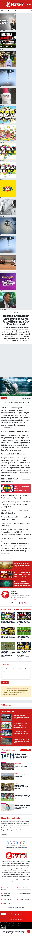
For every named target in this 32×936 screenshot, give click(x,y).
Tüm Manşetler (7, 899)
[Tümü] (30, 705)
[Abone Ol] (26, 398)
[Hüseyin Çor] (5, 594)
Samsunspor (19, 11)
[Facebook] (15, 603)
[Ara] (30, 4)
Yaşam (27, 11)
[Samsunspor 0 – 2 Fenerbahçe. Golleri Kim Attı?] (8, 631)
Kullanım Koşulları (9, 847)
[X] (11, 842)
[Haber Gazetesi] (15, 4)
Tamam (3, 927)
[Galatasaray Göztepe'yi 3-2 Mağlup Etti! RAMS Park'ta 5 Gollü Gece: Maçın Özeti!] (8, 646)
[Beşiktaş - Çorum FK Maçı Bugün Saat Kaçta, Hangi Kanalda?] (24, 616)
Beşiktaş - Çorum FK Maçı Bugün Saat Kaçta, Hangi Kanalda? (23, 623)
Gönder (5, 682)
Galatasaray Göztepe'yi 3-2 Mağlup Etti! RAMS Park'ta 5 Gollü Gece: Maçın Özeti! (8, 654)
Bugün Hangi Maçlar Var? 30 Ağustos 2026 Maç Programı (23, 638)
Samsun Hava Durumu (24, 887)
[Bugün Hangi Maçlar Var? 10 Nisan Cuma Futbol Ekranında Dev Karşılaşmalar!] (16, 386)
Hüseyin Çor (7, 402)
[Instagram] (21, 603)
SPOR (16, 312)
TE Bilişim (20, 919)
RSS (4, 914)
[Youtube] (24, 603)
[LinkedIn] (17, 842)
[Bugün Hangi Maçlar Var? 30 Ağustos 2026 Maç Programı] (24, 631)
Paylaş (5, 398)
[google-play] (20, 908)
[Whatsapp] (23, 842)
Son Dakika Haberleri (24, 899)
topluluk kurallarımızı (16, 688)
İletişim (8, 845)
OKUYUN (24, 925)
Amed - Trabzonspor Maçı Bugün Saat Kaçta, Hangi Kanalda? (8, 623)
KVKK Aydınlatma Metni (21, 847)
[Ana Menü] (2, 4)
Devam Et (13, 599)
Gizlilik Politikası (15, 845)
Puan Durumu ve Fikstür (25, 893)
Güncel (3, 11)
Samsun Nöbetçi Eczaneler (6, 888)
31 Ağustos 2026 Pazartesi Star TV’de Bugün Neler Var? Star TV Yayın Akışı (15, 933)
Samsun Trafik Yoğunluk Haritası (5, 894)
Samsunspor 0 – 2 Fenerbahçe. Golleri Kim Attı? (8, 638)
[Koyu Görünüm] (28, 4)
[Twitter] (18, 603)
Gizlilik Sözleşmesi (25, 845)
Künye (3, 845)
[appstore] (11, 908)
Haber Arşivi (6, 903)
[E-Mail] (12, 603)
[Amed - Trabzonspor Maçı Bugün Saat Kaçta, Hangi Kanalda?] (8, 616)
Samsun (10, 11)
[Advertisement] (16, 361)
